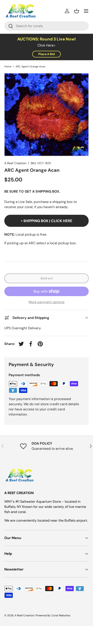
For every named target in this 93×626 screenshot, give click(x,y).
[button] (76, 11)
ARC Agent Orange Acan (30, 66)
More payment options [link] (46, 302)
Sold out (46, 278)
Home (7, 66)
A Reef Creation (15, 163)
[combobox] (46, 26)
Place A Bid (46, 54)
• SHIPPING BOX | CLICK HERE (46, 220)
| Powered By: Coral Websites (52, 615)
